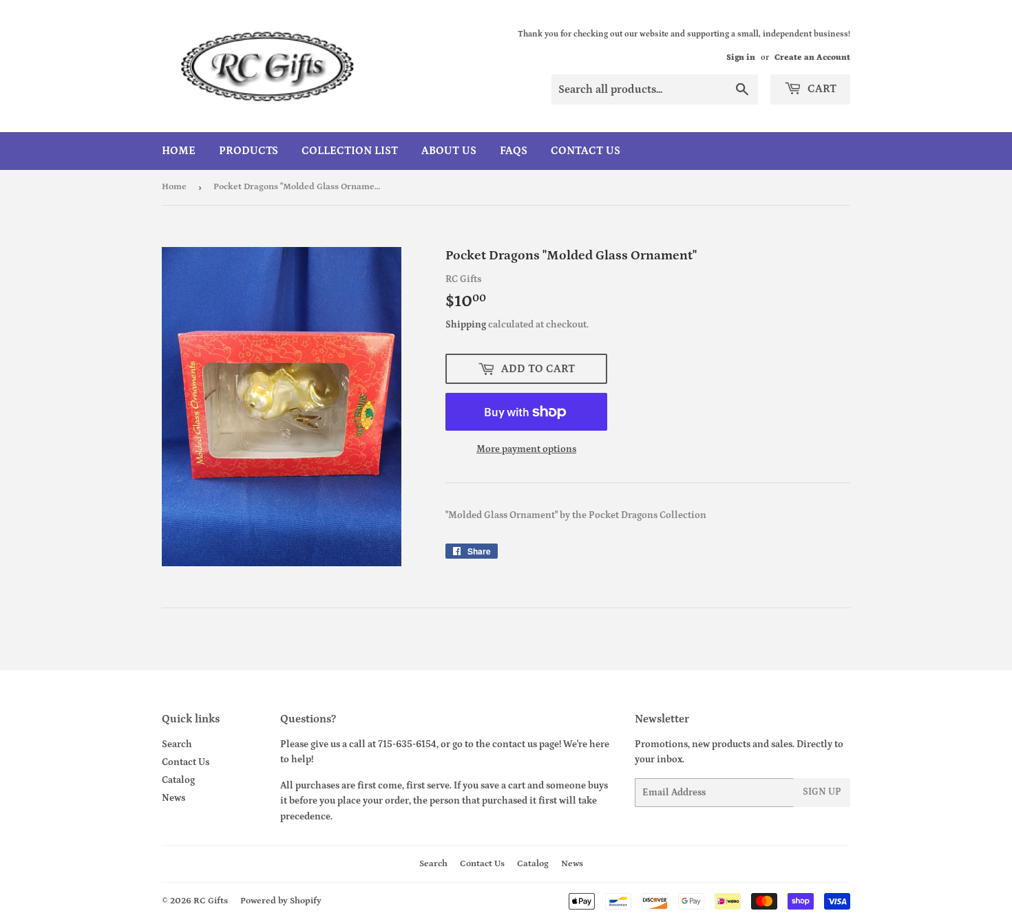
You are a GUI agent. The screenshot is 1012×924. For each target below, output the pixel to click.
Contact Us (585, 150)
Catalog (178, 780)
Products (248, 150)
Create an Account (812, 57)
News (173, 798)
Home (179, 150)
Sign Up (822, 791)
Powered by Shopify (280, 901)
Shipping (465, 324)
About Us (448, 150)
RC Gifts (210, 901)
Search (177, 744)
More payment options (526, 449)
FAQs (513, 150)
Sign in (740, 57)
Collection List (350, 150)
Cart (820, 89)
